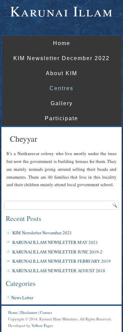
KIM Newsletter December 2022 (61, 58)
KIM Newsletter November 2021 (42, 233)
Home (61, 43)
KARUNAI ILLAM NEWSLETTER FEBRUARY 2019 (61, 261)
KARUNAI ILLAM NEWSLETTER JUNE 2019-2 (57, 252)
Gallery (62, 103)
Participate (61, 118)
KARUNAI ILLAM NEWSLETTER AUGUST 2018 (58, 270)
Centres (61, 88)
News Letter (22, 297)
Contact (46, 312)
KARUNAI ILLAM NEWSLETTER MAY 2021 (55, 242)
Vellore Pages (42, 325)
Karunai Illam (61, 10)
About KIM (61, 73)
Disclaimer (28, 312)
